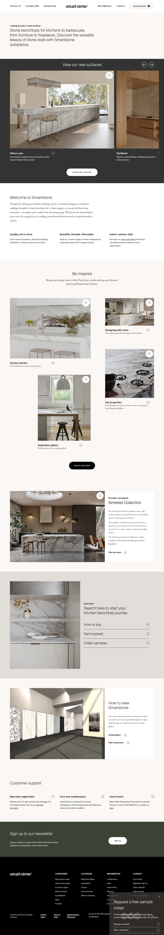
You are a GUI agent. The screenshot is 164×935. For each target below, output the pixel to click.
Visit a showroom (116, 742)
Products (15, 6)
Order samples (95, 643)
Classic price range (62, 883)
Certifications (112, 879)
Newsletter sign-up (140, 883)
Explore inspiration (82, 465)
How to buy (92, 624)
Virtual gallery (114, 735)
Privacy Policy (43, 916)
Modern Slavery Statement (73, 916)
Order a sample (139, 887)
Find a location (138, 891)
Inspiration (50, 6)
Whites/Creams (61, 891)
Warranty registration (22, 796)
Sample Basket (139, 6)
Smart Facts (111, 887)
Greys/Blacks (60, 895)
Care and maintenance (73, 796)
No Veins (58, 904)
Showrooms (32, 6)
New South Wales (87, 879)
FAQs (109, 883)
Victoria (84, 887)
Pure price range (61, 887)
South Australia (87, 891)
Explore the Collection (82, 172)
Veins (57, 900)
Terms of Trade (57, 916)
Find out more (114, 552)
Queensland (85, 883)
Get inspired (93, 633)
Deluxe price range (62, 879)
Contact (120, 6)
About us (110, 891)
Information (104, 6)
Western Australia (88, 895)
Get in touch (116, 796)
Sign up (117, 840)
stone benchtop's (128, 239)
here (45, 802)
